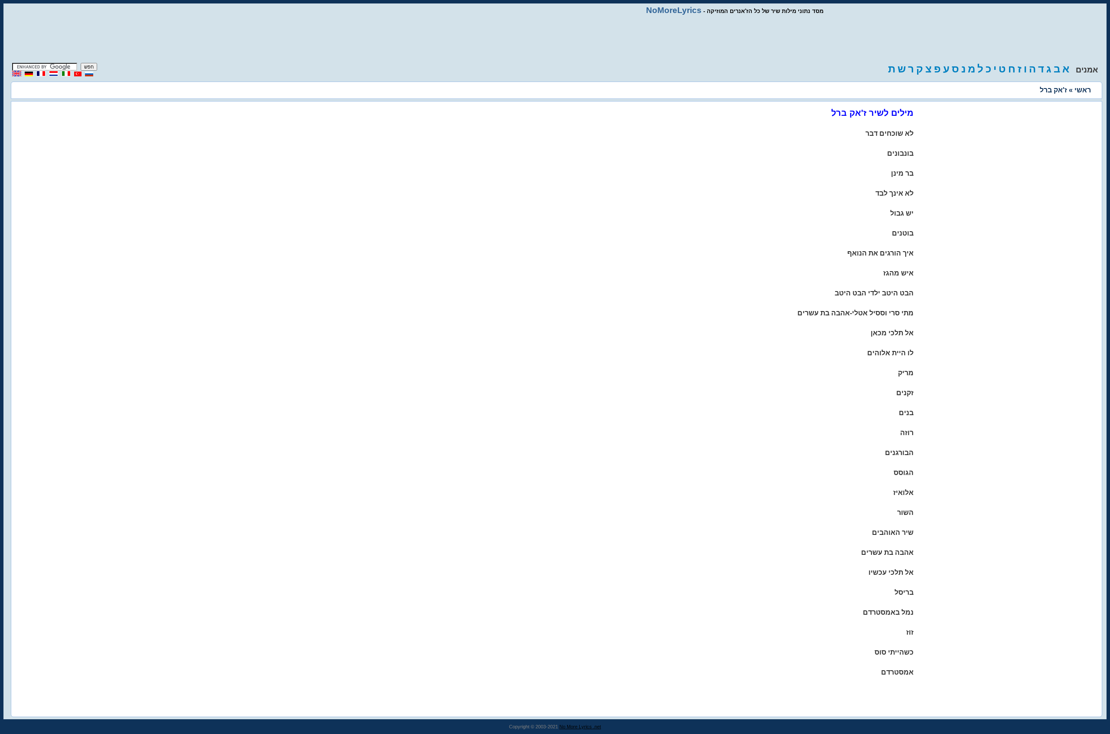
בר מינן (902, 173)
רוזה (907, 432)
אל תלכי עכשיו (891, 572)
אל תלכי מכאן (892, 333)
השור (905, 512)
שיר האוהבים (893, 532)
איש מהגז (898, 273)
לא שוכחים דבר (889, 133)
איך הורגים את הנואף (880, 253)
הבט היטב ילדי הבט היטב (874, 293)
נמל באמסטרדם (888, 612)
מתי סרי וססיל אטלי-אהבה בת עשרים (855, 313)
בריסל (904, 592)
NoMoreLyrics (674, 10)
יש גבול (902, 213)
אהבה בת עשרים (887, 552)
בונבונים (900, 153)
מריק (906, 373)
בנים (906, 412)
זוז (910, 632)
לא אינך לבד (894, 193)
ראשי (1082, 90)
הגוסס (904, 472)
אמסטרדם (897, 672)
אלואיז (903, 492)
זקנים (905, 392)
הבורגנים (899, 452)
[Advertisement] (555, 39)
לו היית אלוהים (890, 353)
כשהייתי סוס (894, 652)
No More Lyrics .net (580, 726)
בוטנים (903, 233)
